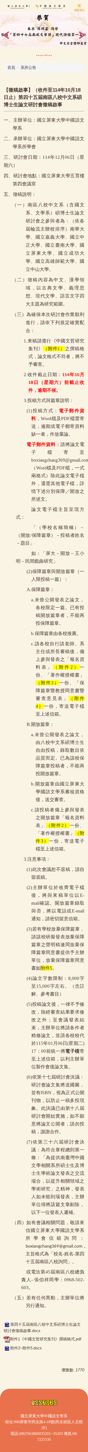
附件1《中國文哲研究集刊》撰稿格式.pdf (45, 1339)
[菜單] (79, 7)
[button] (6, 35)
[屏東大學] (44, 6)
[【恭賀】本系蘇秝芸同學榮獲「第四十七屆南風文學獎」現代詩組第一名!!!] (44, 29)
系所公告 (28, 67)
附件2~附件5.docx (26, 1348)
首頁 (11, 67)
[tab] (37, 55)
